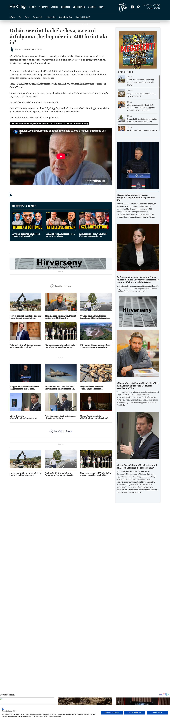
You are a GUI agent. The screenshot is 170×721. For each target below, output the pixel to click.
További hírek (63, 286)
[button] (138, 7)
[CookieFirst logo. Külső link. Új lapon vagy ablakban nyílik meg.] (3, 708)
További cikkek (63, 431)
